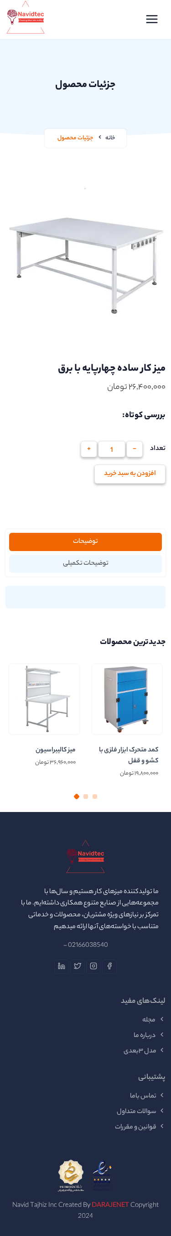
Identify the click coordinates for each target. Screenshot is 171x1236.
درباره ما (145, 1036)
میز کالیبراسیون (56, 750)
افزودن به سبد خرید (130, 474)
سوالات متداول (136, 1112)
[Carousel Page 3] (95, 796)
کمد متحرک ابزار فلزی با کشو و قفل (128, 756)
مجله (149, 1020)
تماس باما (143, 1096)
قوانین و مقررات (135, 1127)
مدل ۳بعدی (140, 1051)
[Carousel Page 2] (85, 796)
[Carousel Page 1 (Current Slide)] (76, 796)
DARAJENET (110, 1205)
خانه (110, 138)
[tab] (85, 542)
